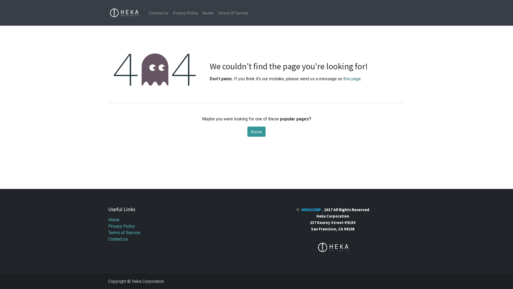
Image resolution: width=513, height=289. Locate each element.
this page (352, 78)
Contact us (118, 239)
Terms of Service (124, 232)
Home (256, 131)
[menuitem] (159, 12)
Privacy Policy (121, 226)
